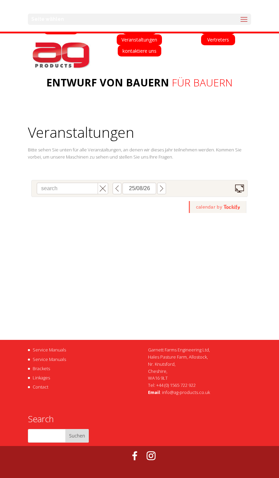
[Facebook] (135, 455)
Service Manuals (49, 350)
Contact (40, 387)
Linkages (41, 378)
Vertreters (218, 39)
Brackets (41, 368)
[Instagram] (151, 455)
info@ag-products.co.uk (186, 392)
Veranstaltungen (139, 39)
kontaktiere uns (139, 51)
